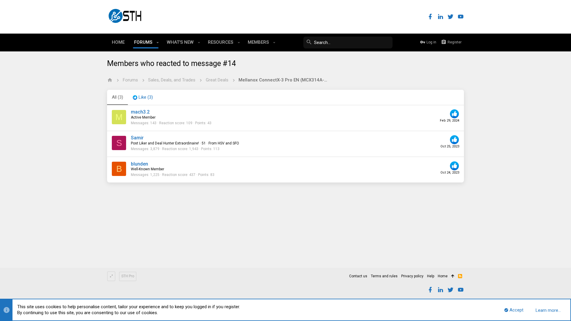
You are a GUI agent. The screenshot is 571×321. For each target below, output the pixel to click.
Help (430, 276)
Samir (137, 138)
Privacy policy (412, 276)
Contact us (358, 276)
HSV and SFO (228, 143)
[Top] (452, 276)
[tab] (143, 97)
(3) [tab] (117, 97)
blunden (139, 164)
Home (443, 276)
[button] (157, 42)
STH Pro (127, 276)
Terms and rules (384, 276)
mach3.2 (140, 112)
